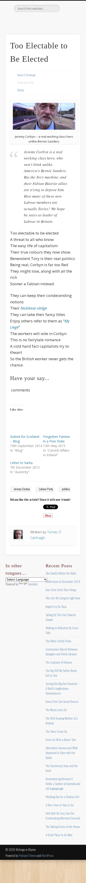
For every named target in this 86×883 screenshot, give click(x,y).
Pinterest (42, 20)
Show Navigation (69, 41)
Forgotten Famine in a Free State (56, 438)
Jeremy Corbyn (22, 489)
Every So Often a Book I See (61, 739)
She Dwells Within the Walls (61, 573)
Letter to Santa (21, 463)
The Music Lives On (56, 709)
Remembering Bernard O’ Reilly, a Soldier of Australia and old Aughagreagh (63, 784)
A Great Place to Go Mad (59, 835)
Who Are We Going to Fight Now (63, 598)
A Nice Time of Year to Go (60, 805)
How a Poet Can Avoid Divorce (62, 701)
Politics (20, 90)
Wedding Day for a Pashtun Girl (62, 796)
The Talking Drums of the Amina (63, 826)
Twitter (33, 20)
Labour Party (46, 489)
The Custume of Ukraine (59, 662)
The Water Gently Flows (58, 641)
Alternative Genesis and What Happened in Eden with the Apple (62, 753)
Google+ (61, 20)
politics (66, 489)
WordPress (47, 855)
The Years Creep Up (56, 731)
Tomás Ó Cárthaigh (26, 75)
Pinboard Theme (27, 855)
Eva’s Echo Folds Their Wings (61, 589)
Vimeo (51, 20)
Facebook (23, 20)
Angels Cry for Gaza (56, 606)
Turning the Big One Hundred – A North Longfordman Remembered (62, 688)
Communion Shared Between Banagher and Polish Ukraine (62, 651)
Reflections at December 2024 (63, 581)
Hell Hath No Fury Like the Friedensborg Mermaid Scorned (63, 815)
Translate (33, 584)
